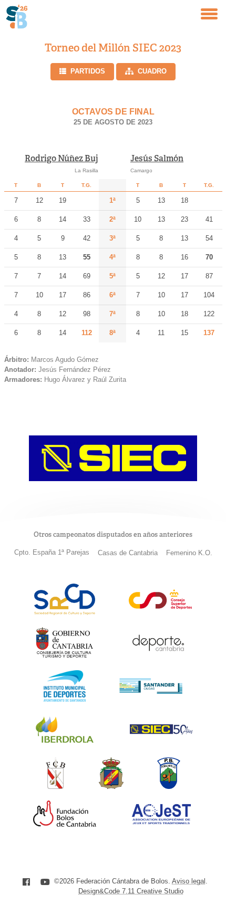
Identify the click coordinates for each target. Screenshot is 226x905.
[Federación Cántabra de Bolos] (55, 786)
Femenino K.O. (189, 553)
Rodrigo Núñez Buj (61, 158)
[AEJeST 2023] (161, 822)
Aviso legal (189, 881)
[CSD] (160, 606)
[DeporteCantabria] (158, 655)
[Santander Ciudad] (150, 690)
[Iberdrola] (64, 742)
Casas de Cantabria (128, 553)
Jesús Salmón (156, 158)
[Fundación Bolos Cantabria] (64, 823)
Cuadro (152, 71)
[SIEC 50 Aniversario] (161, 731)
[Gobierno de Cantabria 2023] (64, 655)
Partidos (87, 71)
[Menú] (209, 13)
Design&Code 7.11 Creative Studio (130, 891)
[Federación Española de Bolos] (111, 786)
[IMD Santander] (65, 698)
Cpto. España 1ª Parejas (51, 552)
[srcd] (64, 612)
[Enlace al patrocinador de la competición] (113, 478)
